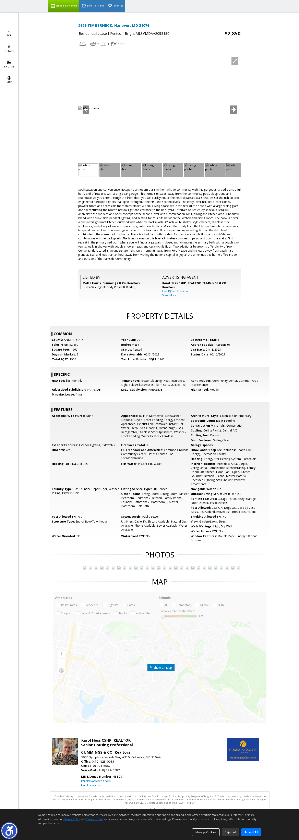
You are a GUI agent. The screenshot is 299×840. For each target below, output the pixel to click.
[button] (9, 831)
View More (169, 295)
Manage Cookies (205, 832)
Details (9, 51)
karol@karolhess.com (176, 291)
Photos (9, 66)
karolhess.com (91, 785)
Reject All (230, 832)
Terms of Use (94, 819)
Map (9, 82)
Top (9, 35)
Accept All (251, 832)
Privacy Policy (71, 819)
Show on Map (162, 667)
